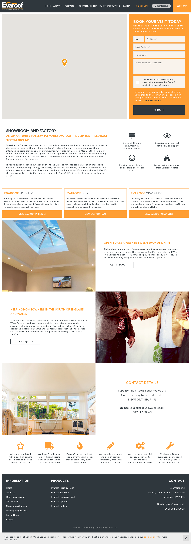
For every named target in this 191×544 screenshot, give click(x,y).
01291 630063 (142, 412)
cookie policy (151, 536)
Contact (183, 6)
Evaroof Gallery (59, 506)
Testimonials (12, 501)
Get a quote (25, 341)
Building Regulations (110, 6)
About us (10, 492)
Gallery (126, 6)
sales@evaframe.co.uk (172, 504)
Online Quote (141, 6)
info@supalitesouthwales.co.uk (143, 407)
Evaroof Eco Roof (60, 492)
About (56, 6)
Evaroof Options (59, 501)
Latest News (12, 515)
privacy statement (151, 100)
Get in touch (118, 264)
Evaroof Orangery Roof (63, 497)
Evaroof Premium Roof (62, 487)
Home (48, 6)
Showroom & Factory (16, 506)
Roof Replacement (88, 6)
